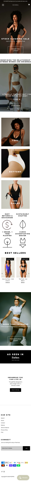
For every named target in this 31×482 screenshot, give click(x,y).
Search (2, 418)
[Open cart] (29, 5)
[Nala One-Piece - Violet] (8, 267)
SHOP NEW (15, 106)
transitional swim (16, 340)
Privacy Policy (4, 430)
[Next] (28, 273)
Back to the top (15, 390)
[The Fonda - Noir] (23, 267)
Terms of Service (5, 427)
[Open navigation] (4, 5)
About (2, 420)
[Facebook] (2, 472)
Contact (3, 423)
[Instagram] (4, 472)
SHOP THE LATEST (15, 49)
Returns (3, 425)
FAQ (2, 432)
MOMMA (12, 476)
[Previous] (2, 273)
